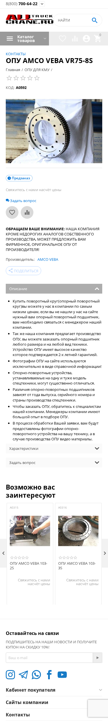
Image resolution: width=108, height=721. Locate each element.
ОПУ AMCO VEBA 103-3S (77, 565)
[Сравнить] (27, 212)
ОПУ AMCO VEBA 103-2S (28, 565)
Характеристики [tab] (23, 448)
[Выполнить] (97, 658)
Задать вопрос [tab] (22, 462)
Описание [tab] (18, 288)
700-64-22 (21, 3)
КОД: (10, 87)
